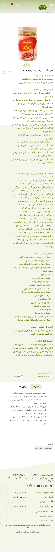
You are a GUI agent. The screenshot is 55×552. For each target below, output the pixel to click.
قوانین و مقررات (46, 520)
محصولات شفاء (43, 492)
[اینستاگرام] (47, 486)
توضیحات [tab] (35, 386)
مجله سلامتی (18, 506)
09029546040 (39, 475)
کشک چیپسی (47, 497)
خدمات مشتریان (43, 511)
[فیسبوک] (38, 486)
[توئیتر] (34, 486)
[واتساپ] (42, 486)
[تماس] (30, 486)
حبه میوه (48, 448)
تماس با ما (19, 492)
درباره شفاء (45, 506)
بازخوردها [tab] (23, 386)
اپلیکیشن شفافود (19, 497)
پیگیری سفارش (46, 516)
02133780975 (17, 475)
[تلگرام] (51, 486)
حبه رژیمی (39, 448)
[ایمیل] (26, 486)
